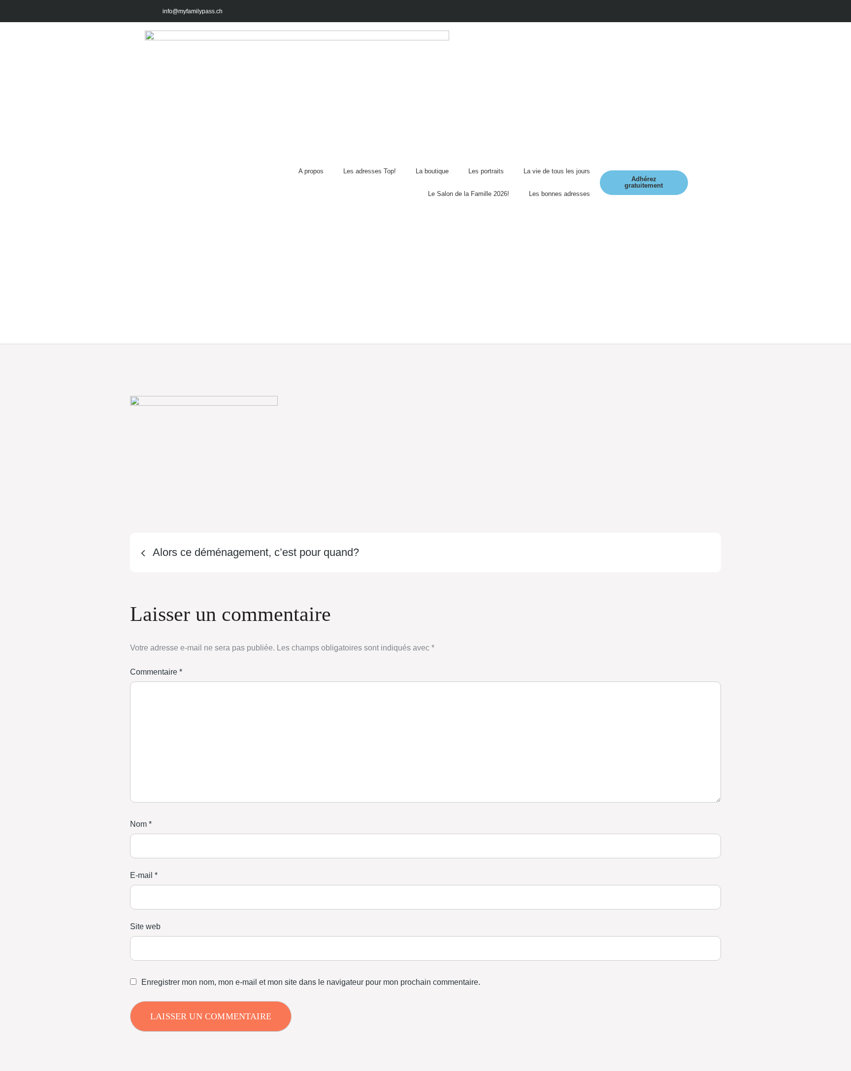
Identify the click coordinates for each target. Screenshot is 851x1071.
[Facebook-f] (629, 11)
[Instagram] (651, 11)
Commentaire (156, 672)
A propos (311, 171)
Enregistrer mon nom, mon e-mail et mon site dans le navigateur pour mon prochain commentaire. (310, 982)
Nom (141, 824)
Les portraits (486, 171)
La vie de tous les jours (557, 171)
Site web (145, 926)
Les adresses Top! (369, 171)
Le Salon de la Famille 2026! (468, 193)
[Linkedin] (695, 11)
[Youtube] (673, 11)
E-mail (144, 875)
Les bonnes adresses (559, 193)
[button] (697, 183)
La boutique (432, 171)
